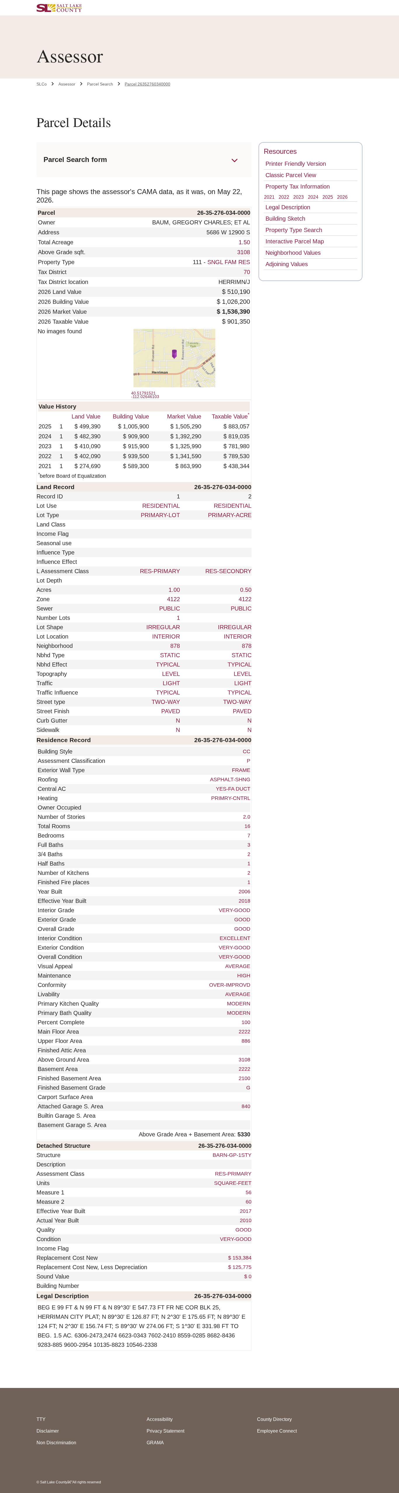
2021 (269, 197)
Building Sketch (285, 218)
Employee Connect (277, 1431)
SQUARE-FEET (232, 1183)
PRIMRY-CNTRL (230, 798)
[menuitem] (42, 84)
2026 (342, 197)
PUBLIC (169, 608)
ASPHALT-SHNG (230, 779)
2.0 (246, 817)
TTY (41, 1419)
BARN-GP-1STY (231, 1155)
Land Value (86, 416)
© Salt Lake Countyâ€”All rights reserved (69, 1482)
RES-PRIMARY (160, 571)
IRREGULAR (163, 627)
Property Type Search (294, 230)
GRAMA (155, 1442)
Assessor (66, 84)
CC (246, 751)
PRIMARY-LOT (160, 515)
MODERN (238, 1004)
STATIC (170, 655)
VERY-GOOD (234, 910)
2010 (244, 1220)
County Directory (274, 1419)
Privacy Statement (165, 1431)
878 (175, 646)
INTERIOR (166, 636)
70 (247, 272)
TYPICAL (168, 664)
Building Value (131, 416)
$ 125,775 (239, 1267)
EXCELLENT (235, 938)
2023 (298, 197)
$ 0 (247, 1276)
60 (247, 1202)
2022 (284, 197)
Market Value (184, 416)
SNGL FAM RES (228, 262)
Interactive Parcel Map (295, 241)
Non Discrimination (56, 1442)
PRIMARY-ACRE (229, 515)
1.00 (174, 590)
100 (246, 1022)
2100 (244, 1078)
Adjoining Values (287, 264)
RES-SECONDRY (228, 571)
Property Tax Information (298, 186)
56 (247, 1192)
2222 (244, 1032)
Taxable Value (230, 416)
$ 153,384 (239, 1258)
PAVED (170, 711)
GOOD (242, 919)
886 (246, 1041)
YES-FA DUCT (233, 789)
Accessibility (160, 1419)
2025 (327, 197)
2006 (244, 891)
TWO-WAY (166, 702)
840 (246, 1106)
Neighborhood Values (293, 253)
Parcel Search (100, 84)
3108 (243, 252)
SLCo (42, 84)
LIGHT (171, 683)
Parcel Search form (75, 159)
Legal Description (288, 207)
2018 (244, 901)
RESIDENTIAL (161, 506)
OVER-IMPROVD (229, 985)
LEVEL (171, 674)
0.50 (245, 590)
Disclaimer (48, 1431)
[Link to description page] (250, 1164)
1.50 (244, 242)
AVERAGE (237, 966)
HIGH (243, 976)
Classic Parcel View (291, 175)
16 (247, 826)
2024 (313, 197)
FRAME (241, 770)
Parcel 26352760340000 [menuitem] (147, 84)
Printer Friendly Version (296, 164)
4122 (173, 599)
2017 (244, 1211)
